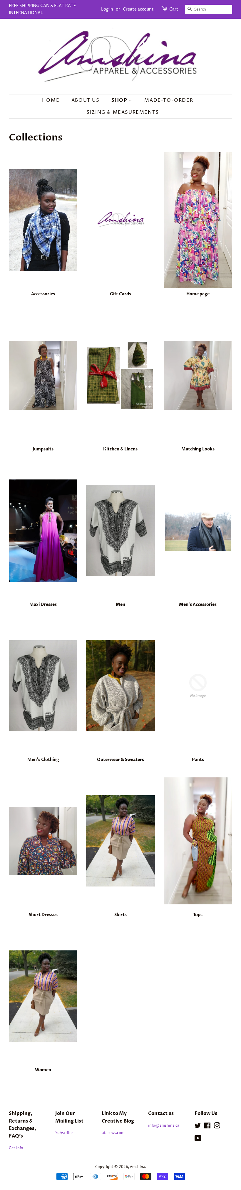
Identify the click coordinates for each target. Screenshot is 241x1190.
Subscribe (64, 1132)
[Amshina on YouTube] (198, 1139)
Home (50, 100)
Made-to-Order (168, 100)
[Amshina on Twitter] (198, 1126)
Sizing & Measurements (122, 112)
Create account (138, 9)
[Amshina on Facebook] (207, 1126)
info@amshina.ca (163, 1125)
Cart (173, 9)
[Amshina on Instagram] (217, 1126)
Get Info (16, 1147)
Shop (120, 100)
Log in (107, 9)
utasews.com (113, 1132)
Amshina (137, 1166)
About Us (85, 100)
